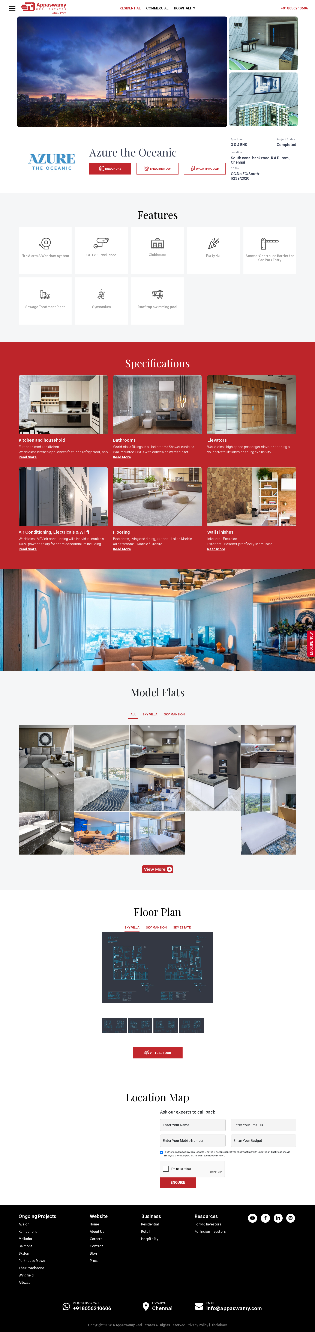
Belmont (25, 1246)
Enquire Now (160, 168)
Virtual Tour (160, 1053)
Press (94, 1261)
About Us (97, 1232)
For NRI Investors (208, 1224)
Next (219, 967)
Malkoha (25, 1239)
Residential (130, 8)
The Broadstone (31, 1268)
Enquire (178, 1182)
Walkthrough (207, 168)
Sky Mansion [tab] (174, 714)
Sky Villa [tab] (150, 714)
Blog (93, 1253)
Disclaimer (219, 1325)
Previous (95, 967)
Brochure (112, 168)
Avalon (24, 1224)
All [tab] (133, 714)
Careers (96, 1239)
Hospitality (184, 8)
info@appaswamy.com (234, 1308)
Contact (96, 1246)
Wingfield (26, 1275)
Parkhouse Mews (32, 1261)
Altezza (24, 1283)
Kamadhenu (28, 1232)
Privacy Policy (197, 1325)
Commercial (157, 8)
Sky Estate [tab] (182, 927)
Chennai (162, 1308)
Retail (145, 1232)
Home (94, 1224)
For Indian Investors (210, 1232)
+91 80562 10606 (294, 8)
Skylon (24, 1253)
